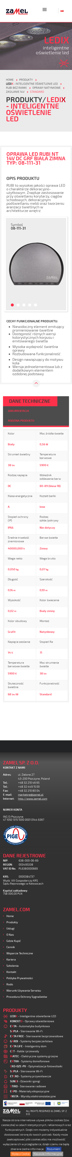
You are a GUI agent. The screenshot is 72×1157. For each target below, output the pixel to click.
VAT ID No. (9, 868)
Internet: (9, 798)
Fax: (6, 790)
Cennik (10, 947)
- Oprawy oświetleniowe (32, 1021)
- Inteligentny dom (28, 1046)
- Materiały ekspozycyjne (29, 1091)
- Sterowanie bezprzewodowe (36, 1036)
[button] (10, 264)
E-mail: (7, 794)
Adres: (7, 774)
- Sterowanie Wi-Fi (26, 1031)
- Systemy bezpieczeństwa (31, 1041)
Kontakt (11, 972)
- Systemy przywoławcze (30, 1076)
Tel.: (5, 782)
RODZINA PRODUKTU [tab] (21, 420)
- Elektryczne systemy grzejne (34, 1056)
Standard (37, 92)
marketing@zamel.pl (30, 794)
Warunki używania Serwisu (23, 990)
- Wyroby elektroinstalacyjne (33, 1096)
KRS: (6, 876)
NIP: (5, 860)
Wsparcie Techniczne (19, 953)
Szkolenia (12, 966)
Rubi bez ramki (16, 88)
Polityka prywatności (19, 978)
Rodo (9, 984)
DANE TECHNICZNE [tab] (29, 401)
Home (10, 916)
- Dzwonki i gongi (25, 1081)
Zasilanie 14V (15, 92)
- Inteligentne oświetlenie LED (32, 84)
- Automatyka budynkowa (30, 1026)
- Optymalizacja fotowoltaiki (36, 1066)
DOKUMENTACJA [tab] (18, 411)
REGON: (8, 864)
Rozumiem (53, 1149)
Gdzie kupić (13, 941)
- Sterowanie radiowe (28, 1086)
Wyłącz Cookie (21, 1154)
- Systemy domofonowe (30, 1061)
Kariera (11, 959)
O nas (10, 934)
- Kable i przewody (24, 1051)
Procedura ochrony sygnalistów (26, 997)
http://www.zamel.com (32, 798)
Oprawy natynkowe (46, 88)
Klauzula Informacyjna (48, 1154)
